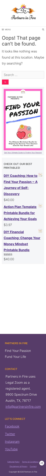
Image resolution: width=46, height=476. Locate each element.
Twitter (10, 434)
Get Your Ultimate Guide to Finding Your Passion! (23, 153)
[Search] (5, 82)
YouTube (11, 449)
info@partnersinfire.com (23, 406)
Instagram (12, 441)
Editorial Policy (13, 462)
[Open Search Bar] (43, 29)
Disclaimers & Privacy (18, 466)
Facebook (12, 426)
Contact (33, 466)
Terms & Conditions (30, 462)
